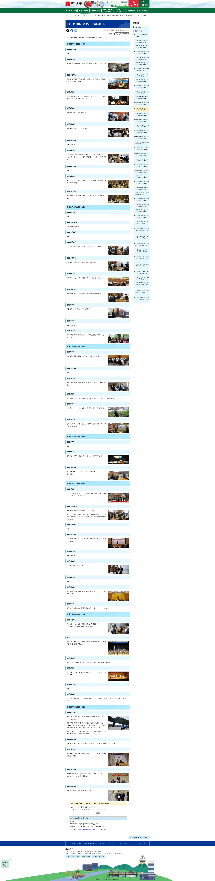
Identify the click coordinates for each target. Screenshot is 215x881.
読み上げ (124, 2)
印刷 (111, 34)
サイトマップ (141, 844)
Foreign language (113, 2)
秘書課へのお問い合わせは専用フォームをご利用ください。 (91, 829)
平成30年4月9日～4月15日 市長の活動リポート (141, 75)
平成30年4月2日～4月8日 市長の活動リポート (142, 69)
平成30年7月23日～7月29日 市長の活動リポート (142, 159)
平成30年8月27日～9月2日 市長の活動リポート (141, 188)
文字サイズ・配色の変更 (120, 5)
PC (135, 837)
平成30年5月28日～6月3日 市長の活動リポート (141, 114)
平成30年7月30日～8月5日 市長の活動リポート (141, 165)
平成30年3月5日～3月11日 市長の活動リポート (141, 46)
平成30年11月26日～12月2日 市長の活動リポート (142, 272)
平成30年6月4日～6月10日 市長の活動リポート (141, 120)
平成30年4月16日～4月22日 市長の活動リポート (142, 80)
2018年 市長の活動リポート (115, 15)
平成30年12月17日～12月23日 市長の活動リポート (142, 292)
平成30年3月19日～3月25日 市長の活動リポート (142, 58)
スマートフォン (144, 837)
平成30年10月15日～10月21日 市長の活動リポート (142, 230)
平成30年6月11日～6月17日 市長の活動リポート (142, 126)
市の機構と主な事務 (98, 856)
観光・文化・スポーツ (107, 11)
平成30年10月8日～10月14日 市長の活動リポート (142, 223)
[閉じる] (10, 859)
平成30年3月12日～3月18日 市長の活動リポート (142, 52)
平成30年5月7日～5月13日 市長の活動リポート (141, 97)
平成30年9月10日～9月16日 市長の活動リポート (142, 199)
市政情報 (131, 11)
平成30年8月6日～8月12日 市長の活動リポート (141, 171)
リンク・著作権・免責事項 (74, 844)
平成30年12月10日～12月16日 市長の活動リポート (142, 284)
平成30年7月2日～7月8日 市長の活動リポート (142, 143)
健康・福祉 (96, 11)
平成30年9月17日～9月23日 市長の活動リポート (142, 205)
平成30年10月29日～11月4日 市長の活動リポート (142, 244)
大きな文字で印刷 (121, 34)
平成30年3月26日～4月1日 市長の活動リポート (141, 63)
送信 (97, 812)
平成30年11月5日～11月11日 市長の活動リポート (141, 251)
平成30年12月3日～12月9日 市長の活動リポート (142, 278)
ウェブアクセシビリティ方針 (107, 844)
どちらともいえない (88, 809)
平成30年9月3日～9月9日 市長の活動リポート (142, 193)
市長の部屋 (93, 15)
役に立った (76, 809)
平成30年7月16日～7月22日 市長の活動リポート (142, 154)
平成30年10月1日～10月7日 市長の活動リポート (142, 216)
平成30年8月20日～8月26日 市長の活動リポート (142, 182)
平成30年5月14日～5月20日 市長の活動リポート (142, 103)
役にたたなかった (102, 809)
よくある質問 (143, 11)
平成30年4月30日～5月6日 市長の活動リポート (141, 92)
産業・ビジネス (119, 11)
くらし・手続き (71, 11)
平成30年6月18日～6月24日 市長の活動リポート (142, 131)
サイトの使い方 (124, 844)
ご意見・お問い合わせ (72, 856)
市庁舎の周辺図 (85, 856)
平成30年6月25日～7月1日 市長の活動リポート (141, 137)
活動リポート (101, 15)
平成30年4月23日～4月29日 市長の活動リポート (142, 86)
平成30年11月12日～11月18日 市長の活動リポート (142, 258)
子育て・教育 (83, 11)
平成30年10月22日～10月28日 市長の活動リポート (142, 237)
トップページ (78, 15)
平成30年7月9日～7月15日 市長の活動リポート (141, 148)
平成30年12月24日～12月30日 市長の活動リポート (142, 299)
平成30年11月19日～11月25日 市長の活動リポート (142, 265)
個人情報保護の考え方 (91, 844)
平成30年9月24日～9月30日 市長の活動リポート (142, 210)
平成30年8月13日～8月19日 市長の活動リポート (142, 176)
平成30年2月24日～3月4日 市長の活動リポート (141, 41)
